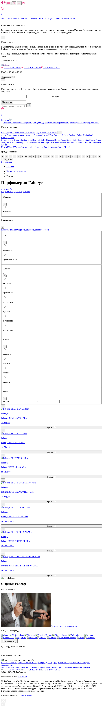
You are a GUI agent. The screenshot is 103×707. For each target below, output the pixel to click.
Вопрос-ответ (44, 667)
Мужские (18, 191)
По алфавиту (7, 230)
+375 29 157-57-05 (12, 68)
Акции (39, 18)
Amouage (21, 135)
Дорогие (38, 230)
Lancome (39, 147)
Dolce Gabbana (47, 140)
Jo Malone (86, 142)
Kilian (9, 147)
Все (2, 191)
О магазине (6, 18)
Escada (69, 140)
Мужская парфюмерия (46, 132)
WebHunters (26, 695)
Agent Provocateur (9, 135)
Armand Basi (47, 135)
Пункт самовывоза (57, 18)
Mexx (60, 147)
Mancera (54, 147)
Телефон (56, 96)
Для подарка (42, 123)
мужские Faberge (8, 189)
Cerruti (4, 140)
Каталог (7, 123)
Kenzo (4, 147)
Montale (67, 147)
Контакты (70, 18)
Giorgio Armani (7, 142)
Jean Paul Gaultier (74, 142)
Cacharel (72, 135)
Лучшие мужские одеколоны (64, 626)
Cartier (11, 137)
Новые (46, 230)
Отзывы (15, 18)
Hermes (40, 142)
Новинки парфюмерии (58, 123)
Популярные (19, 230)
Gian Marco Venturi (93, 140)
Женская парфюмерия (25, 132)
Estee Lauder (78, 140)
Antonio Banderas (34, 135)
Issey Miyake (60, 142)
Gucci (26, 142)
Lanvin (47, 147)
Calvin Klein (82, 135)
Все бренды (6, 162)
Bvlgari (65, 135)
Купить (50, 428)
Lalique (32, 147)
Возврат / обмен (82, 667)
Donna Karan (60, 140)
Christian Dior (26, 140)
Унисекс (26, 191)
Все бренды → (7, 132)
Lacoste (24, 147)
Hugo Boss (49, 142)
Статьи (45, 18)
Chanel (11, 140)
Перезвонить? (7, 77)
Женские (9, 191)
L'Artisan (17, 147)
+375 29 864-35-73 (51, 68)
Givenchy (19, 142)
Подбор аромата (91, 123)
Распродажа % (76, 123)
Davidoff (36, 140)
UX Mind (22, 677)
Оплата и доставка (27, 18)
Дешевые (29, 230)
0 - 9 (4, 159)
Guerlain (33, 142)
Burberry (57, 135)
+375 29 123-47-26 (32, 68)
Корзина (5, 117)
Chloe (16, 140)
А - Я (10, 159)
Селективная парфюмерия (24, 123)
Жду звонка (7, 102)
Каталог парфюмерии (11, 662)
